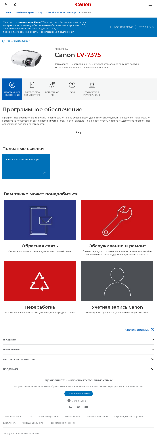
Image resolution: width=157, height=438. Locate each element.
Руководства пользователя (32, 93)
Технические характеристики (92, 93)
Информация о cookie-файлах (128, 416)
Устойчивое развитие (48, 416)
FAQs (72, 92)
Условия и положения (97, 416)
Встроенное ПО (52, 93)
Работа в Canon (72, 416)
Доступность (9, 423)
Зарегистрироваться (123, 27)
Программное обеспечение (12, 93)
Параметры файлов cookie (62, 423)
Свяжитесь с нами (12, 416)
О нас (29, 416)
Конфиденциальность (32, 423)
